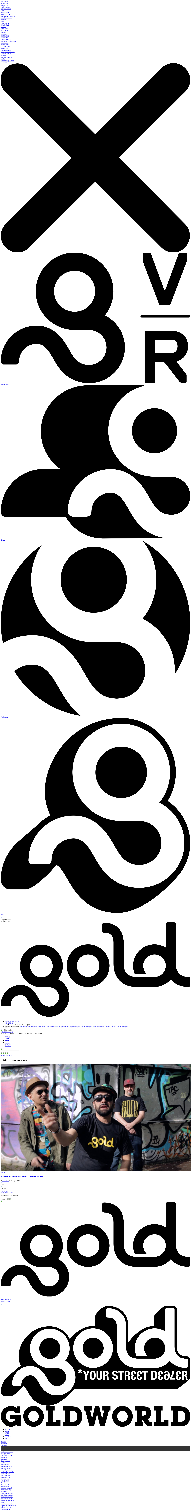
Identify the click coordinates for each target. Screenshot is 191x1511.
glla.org (3, 32)
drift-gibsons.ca (5, 1453)
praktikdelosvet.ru (6, 18)
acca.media (4, 37)
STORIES (8, 1044)
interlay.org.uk (5, 1479)
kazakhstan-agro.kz (7, 1504)
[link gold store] (2, 1053)
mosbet (3, 59)
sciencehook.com (6, 1470)
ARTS (7, 1040)
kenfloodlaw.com (6, 1455)
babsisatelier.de (5, 1464)
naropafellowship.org (7, 1500)
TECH (7, 1042)
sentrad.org (4, 3)
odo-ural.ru (4, 1)
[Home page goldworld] (7, 1032)
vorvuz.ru (4, 21)
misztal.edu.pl (5, 36)
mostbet (3, 55)
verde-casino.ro (5, 7)
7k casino (4, 62)
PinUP (3, 1482)
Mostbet (3, 27)
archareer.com (5, 46)
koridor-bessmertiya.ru (8, 1493)
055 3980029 (9, 1023)
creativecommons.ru (7, 1452)
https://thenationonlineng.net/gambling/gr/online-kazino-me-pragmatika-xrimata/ (106, 1448)
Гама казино (5, 23)
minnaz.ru (4, 1457)
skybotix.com (5, 5)
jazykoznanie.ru (6, 53)
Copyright (4, 1445)
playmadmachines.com (8, 16)
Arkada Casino (5, 25)
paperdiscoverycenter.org (9, 1506)
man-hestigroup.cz (6, 1468)
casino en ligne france (7, 61)
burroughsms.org (6, 50)
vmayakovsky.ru (6, 9)
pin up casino (5, 12)
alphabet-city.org (6, 39)
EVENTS (8, 1046)
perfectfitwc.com (6, 14)
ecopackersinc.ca (6, 1473)
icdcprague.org (5, 1477)
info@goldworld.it (6, 1192)
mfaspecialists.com (7, 1497)
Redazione (5, 1181)
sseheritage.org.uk (6, 1488)
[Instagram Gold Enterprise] (74, 1026)
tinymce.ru (4, 1491)
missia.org (4, 1459)
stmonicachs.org (6, 1489)
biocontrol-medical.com (8, 41)
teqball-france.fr (6, 1507)
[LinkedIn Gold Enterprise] (110, 1026)
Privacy (3, 1442)
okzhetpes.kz (5, 1484)
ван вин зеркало (6, 57)
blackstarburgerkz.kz (7, 1472)
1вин (2, 10)
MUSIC (7, 1039)
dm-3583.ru (4, 30)
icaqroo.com (5, 44)
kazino (3, 1462)
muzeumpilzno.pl (6, 1498)
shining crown (5, 1461)
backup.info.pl (5, 48)
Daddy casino (5, 1481)
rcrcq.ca (3, 20)
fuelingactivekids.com (8, 52)
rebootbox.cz (5, 1486)
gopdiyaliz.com (5, 1475)
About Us (4, 1443)
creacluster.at (5, 28)
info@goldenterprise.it (12, 1021)
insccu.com (4, 34)
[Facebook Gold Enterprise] (38, 1026)
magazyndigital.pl (6, 1466)
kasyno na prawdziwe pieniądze (70, 1448)
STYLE (7, 1037)
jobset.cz (3, 1502)
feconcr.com (4, 43)
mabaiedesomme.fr (7, 1495)
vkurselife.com (5, 1509)
